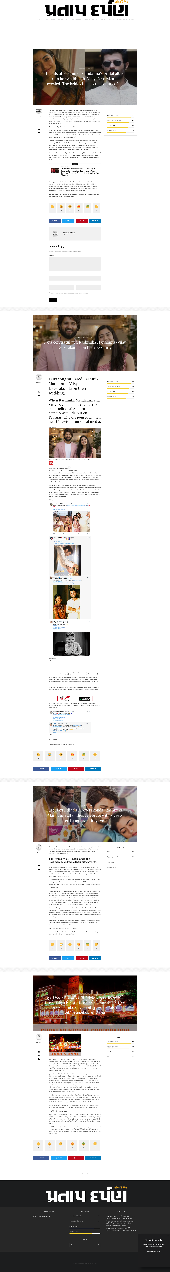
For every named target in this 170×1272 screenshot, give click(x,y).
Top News (39, 20)
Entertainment (63, 20)
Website (78, 284)
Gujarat (104, 20)
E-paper (131, 20)
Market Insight (122, 20)
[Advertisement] (85, 35)
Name (50, 275)
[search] (98, 1245)
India (46, 20)
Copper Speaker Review (114, 120)
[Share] (39, 122)
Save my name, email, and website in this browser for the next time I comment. (69, 293)
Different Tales (111, 130)
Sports (53, 20)
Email (50, 284)
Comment (51, 255)
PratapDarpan (39, 116)
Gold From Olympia (112, 115)
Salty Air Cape (111, 125)
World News (76, 20)
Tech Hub (95, 20)
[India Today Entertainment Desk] (69, 468)
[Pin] (39, 129)
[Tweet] (39, 125)
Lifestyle (86, 20)
